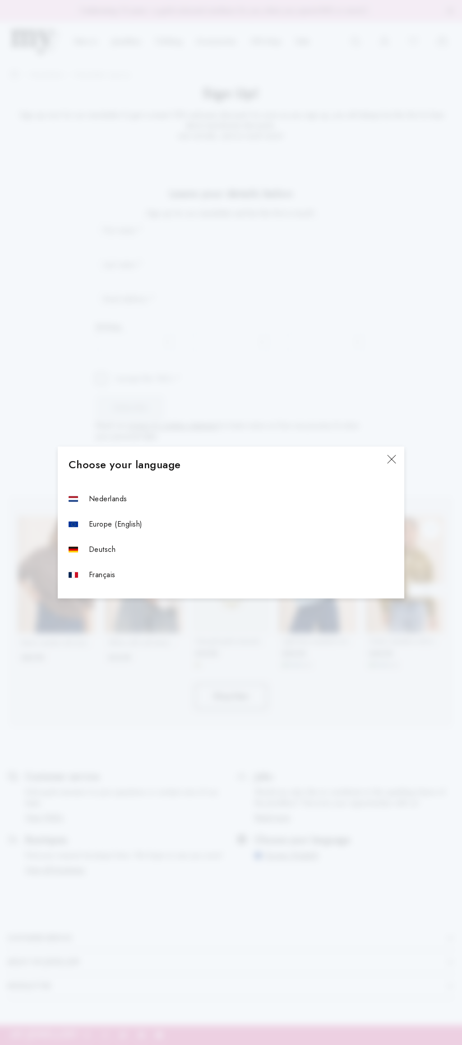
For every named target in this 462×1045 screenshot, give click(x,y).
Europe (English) (116, 524)
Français (102, 575)
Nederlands (108, 499)
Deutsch (102, 549)
